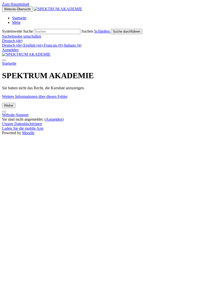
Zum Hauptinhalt (15, 4)
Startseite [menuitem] (19, 18)
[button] (102, 31)
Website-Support (15, 115)
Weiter (8, 105)
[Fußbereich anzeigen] (4, 111)
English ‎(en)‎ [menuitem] (33, 45)
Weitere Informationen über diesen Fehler (35, 96)
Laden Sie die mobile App (22, 128)
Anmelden (10, 50)
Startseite (9, 63)
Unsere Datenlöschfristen (22, 124)
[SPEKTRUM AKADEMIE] (26, 54)
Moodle (28, 133)
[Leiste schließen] (4, 60)
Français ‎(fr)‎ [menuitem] (54, 45)
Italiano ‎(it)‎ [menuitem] (72, 45)
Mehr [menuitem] (16, 22)
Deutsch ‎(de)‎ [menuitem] (12, 45)
